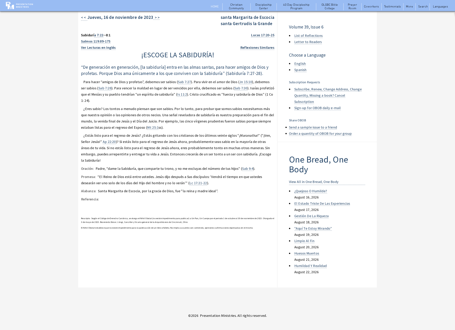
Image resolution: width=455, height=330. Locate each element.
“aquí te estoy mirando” (313, 228)
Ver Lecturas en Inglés (98, 47)
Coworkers (371, 7)
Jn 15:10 (245, 82)
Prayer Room (352, 6)
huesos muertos (306, 253)
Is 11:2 (182, 94)
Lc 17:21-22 (198, 183)
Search (423, 7)
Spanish (300, 69)
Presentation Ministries (24, 5)
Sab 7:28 (104, 88)
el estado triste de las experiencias (322, 203)
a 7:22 (98, 35)
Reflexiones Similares (257, 47)
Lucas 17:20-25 (262, 35)
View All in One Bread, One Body (313, 181)
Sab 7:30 (240, 88)
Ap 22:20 (109, 141)
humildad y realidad (310, 265)
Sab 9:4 (247, 168)
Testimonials (392, 7)
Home (215, 7)
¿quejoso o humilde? (310, 191)
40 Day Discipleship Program (296, 6)
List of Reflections (308, 35)
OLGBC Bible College (330, 6)
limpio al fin (304, 241)
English (300, 63)
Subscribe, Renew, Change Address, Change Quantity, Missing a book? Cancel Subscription (328, 95)
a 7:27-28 (252, 73)
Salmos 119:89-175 (96, 41)
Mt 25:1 (153, 127)
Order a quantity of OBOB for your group (320, 133)
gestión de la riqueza (311, 216)
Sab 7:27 (184, 82)
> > (156, 17)
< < (84, 17)
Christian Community (236, 6)
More (409, 7)
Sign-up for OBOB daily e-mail (317, 108)
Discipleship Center (263, 6)
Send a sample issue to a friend (313, 127)
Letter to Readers (308, 42)
